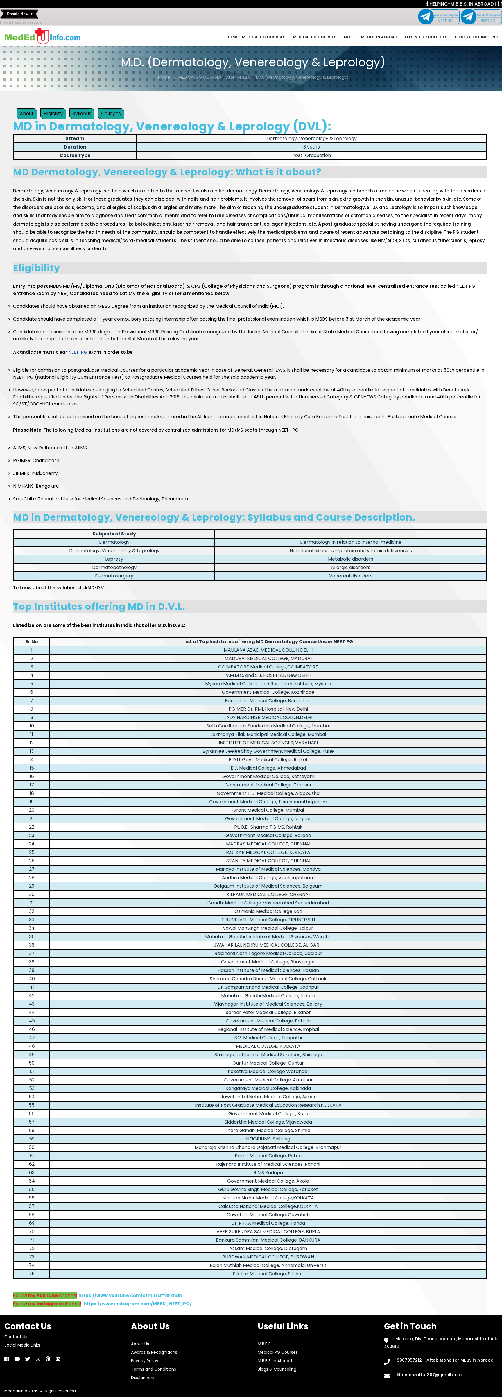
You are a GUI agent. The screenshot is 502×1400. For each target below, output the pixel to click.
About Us (140, 1344)
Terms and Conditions (153, 1369)
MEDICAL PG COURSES (200, 77)
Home (232, 37)
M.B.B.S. (265, 1344)
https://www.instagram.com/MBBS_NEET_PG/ (138, 1304)
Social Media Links (22, 1345)
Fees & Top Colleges (426, 37)
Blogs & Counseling (477, 37)
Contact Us (15, 1337)
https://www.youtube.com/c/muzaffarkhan (130, 1295)
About (27, 113)
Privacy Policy (144, 1361)
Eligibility (53, 113)
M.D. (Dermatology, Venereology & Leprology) (302, 77)
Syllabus (82, 113)
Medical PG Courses (314, 37)
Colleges (111, 113)
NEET (349, 37)
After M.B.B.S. (238, 77)
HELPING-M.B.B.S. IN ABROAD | (462, 4)
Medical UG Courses (264, 37)
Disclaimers (142, 1378)
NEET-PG (77, 352)
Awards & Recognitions (154, 1352)
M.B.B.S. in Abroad (379, 37)
